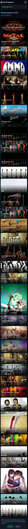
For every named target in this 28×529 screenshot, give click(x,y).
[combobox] (13, 7)
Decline (18, 526)
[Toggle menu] (25, 2)
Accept (10, 526)
